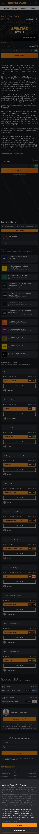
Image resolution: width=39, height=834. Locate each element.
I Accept (19, 825)
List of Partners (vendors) (10, 821)
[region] (19, 806)
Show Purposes (19, 830)
